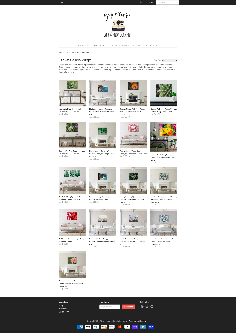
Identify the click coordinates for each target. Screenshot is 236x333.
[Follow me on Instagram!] (147, 307)
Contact (137, 45)
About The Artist (120, 45)
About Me (63, 309)
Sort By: (157, 60)
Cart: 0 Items (148, 2)
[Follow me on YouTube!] (152, 307)
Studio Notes (152, 45)
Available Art (100, 45)
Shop (61, 306)
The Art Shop (84, 45)
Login (62, 2)
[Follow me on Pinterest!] (142, 307)
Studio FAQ (64, 312)
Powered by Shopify (137, 321)
